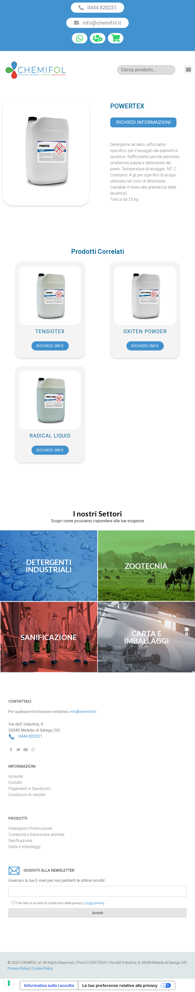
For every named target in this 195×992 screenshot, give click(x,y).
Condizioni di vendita (26, 794)
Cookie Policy (42, 968)
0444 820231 (101, 8)
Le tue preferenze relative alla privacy (119, 985)
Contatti (15, 782)
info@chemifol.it (101, 23)
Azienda (15, 776)
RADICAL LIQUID (50, 436)
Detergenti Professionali (30, 828)
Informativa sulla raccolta (49, 985)
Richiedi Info (50, 346)
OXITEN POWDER (145, 331)
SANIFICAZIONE (49, 637)
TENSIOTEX (50, 331)
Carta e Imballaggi (24, 846)
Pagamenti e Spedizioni (29, 788)
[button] (188, 69)
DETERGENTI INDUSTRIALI (49, 566)
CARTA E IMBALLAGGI (146, 637)
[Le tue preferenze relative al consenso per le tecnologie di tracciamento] (9, 983)
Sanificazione (20, 840)
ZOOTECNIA (146, 565)
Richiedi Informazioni (143, 122)
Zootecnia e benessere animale (36, 834)
